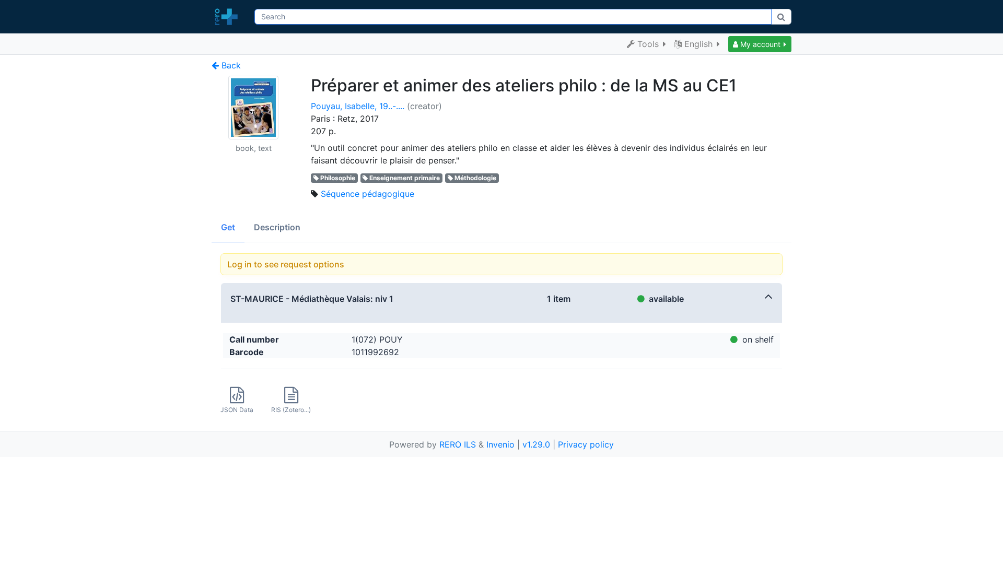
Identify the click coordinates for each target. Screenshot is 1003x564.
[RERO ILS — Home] (229, 16)
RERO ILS (457, 444)
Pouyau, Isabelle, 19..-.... (357, 106)
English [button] (698, 44)
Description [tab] (277, 227)
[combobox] (512, 17)
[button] (760, 44)
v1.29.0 (536, 444)
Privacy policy (586, 444)
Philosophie (337, 178)
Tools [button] (648, 44)
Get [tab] (228, 227)
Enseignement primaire (404, 178)
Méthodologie (475, 178)
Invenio (500, 444)
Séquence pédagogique (367, 194)
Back (230, 65)
